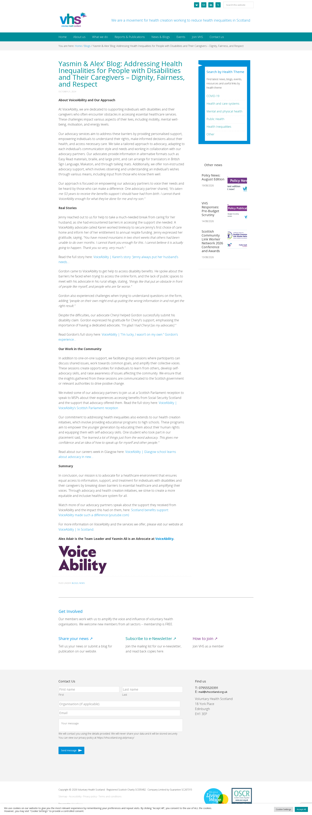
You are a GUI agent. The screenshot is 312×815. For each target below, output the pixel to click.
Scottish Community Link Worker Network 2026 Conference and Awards (212, 241)
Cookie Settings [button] (283, 809)
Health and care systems (223, 103)
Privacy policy (90, 796)
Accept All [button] (301, 809)
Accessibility (75, 796)
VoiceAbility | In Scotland (75, 529)
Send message (69, 750)
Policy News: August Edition (213, 177)
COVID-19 (213, 96)
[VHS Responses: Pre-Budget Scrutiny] (236, 213)
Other (210, 134)
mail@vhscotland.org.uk (212, 692)
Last (124, 694)
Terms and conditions (110, 796)
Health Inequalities (219, 126)
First (61, 694)
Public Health (215, 119)
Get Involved (70, 611)
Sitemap (62, 796)
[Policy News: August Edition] (236, 185)
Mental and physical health (224, 111)
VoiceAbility (164, 538)
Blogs (75, 583)
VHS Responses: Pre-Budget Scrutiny (210, 209)
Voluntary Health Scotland (73, 20)
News (82, 583)
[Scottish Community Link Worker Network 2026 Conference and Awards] (236, 242)
